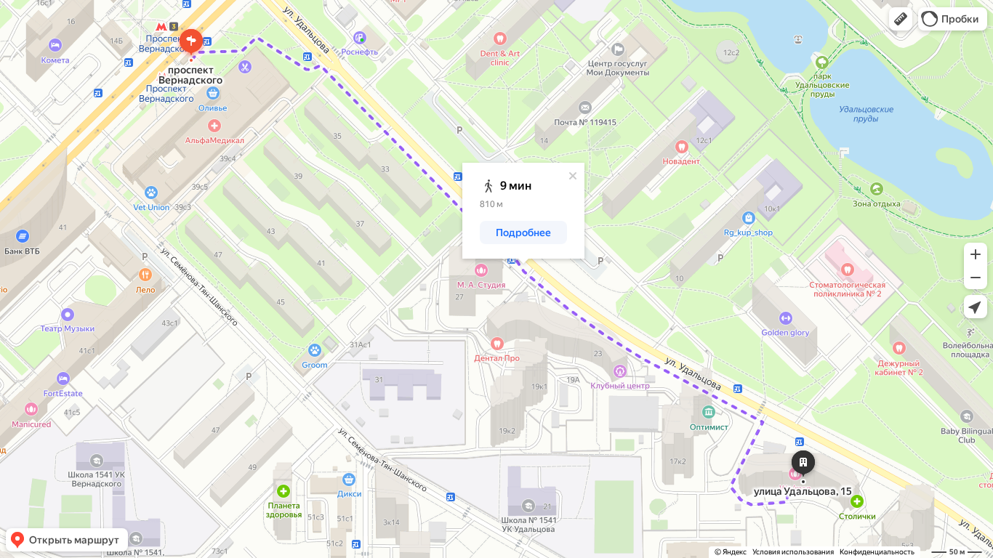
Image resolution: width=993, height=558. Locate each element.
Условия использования (793, 552)
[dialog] (523, 211)
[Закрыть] (573, 176)
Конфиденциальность (877, 552)
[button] (900, 19)
